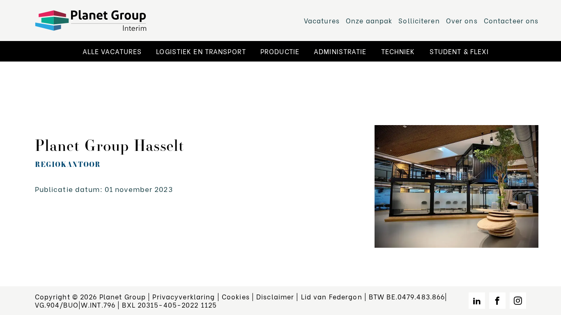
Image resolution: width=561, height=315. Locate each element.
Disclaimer (275, 296)
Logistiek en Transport (201, 51)
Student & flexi (459, 51)
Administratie (340, 51)
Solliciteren (418, 20)
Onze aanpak (369, 20)
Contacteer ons (511, 20)
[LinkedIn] (477, 300)
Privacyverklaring (183, 296)
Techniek (398, 51)
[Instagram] (518, 300)
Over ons (462, 20)
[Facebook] (497, 300)
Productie (279, 51)
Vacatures (322, 20)
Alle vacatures (112, 51)
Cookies (236, 296)
